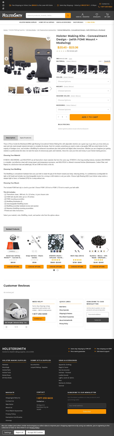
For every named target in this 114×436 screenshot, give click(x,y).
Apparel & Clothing (65, 364)
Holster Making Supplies (28, 22)
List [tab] (100, 61)
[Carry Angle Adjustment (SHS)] (79, 251)
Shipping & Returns (65, 313)
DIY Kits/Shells (7, 378)
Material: (83, 61)
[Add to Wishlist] (48, 38)
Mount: (65, 86)
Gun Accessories (64, 370)
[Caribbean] (54, 251)
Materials (5, 364)
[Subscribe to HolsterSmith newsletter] (3, 8)
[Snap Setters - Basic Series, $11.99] (34, 242)
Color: (64, 77)
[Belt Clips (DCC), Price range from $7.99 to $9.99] (77, 242)
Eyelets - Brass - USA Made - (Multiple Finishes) (98, 257)
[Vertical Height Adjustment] (76, 251)
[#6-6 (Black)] (90, 251)
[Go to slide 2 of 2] (57, 270)
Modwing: (66, 105)
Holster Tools (6, 372)
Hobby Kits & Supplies (46, 22)
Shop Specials (78, 22)
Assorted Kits (35, 364)
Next (50, 88)
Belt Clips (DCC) (77, 256)
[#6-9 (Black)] (95, 251)
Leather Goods (63, 375)
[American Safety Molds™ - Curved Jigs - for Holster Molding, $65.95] (13, 242)
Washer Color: (68, 96)
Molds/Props (6, 375)
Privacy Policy (63, 323)
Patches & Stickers (65, 383)
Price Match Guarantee (66, 317)
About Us (9, 407)
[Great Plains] (60, 251)
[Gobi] (57, 251)
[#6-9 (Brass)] (98, 251)
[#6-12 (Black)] (101, 251)
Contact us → (39, 319)
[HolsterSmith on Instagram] (3, 5)
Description (10, 138)
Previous (5, 88)
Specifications (25, 138)
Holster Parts (6, 370)
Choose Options (13, 267)
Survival (61, 386)
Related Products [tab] (12, 229)
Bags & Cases (63, 367)
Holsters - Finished (65, 372)
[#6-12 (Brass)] (104, 251)
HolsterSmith (14, 348)
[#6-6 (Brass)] (92, 251)
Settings (7, 432)
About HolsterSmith (65, 320)
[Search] (68, 15)
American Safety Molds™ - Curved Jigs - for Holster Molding (13, 257)
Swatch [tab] (107, 61)
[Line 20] (33, 251)
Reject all (19, 432)
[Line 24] (36, 251)
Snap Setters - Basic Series (34, 257)
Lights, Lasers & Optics (66, 378)
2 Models (12, 251)
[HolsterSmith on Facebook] (3, 2)
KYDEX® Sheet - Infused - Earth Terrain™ (55, 257)
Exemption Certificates (14, 417)
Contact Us (10, 401)
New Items (62, 307)
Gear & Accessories (63, 22)
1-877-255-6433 (39, 314)
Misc (60, 380)
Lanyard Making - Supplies (39, 367)
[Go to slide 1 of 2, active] (54, 270)
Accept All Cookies (35, 432)
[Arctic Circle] (51, 251)
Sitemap (9, 420)
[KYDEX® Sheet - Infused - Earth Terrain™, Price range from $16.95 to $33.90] (56, 242)
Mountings (5, 367)
